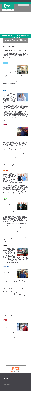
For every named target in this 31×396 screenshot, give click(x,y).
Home (9, 39)
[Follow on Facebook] (0, 0)
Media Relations (23, 40)
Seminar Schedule (20, 39)
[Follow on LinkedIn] (3, 0)
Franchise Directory (15, 40)
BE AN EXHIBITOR (23, 5)
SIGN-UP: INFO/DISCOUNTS (7, 381)
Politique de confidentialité (6, 384)
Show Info (13, 39)
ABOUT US (5, 379)
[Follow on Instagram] (2, 0)
